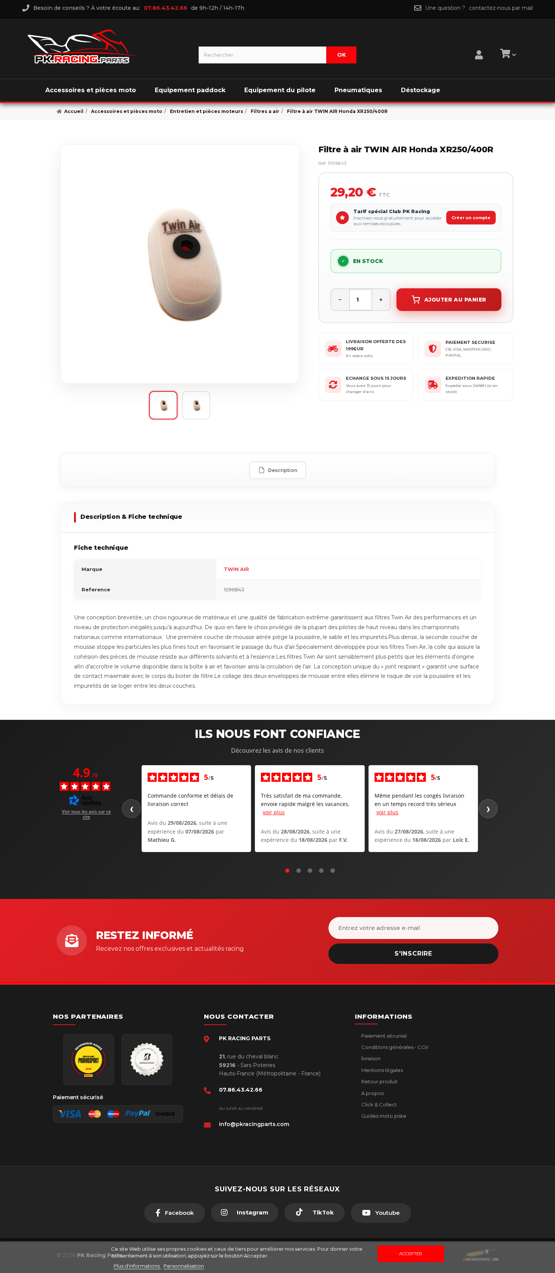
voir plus (274, 812)
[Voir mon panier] (507, 54)
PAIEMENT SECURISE (470, 342)
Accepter (410, 1253)
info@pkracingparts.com (254, 1124)
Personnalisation (183, 1266)
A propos (372, 1093)
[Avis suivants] (488, 808)
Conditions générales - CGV (394, 1047)
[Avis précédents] (131, 808)
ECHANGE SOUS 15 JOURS (376, 378)
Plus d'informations (137, 1266)
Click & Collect (378, 1104)
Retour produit (379, 1081)
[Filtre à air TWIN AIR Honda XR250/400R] (180, 264)
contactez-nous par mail (501, 8)
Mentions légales (381, 1070)
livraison (370, 1058)
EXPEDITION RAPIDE (470, 378)
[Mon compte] (479, 45)
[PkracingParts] (107, 46)
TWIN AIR (236, 569)
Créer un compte (471, 217)
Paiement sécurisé (383, 1036)
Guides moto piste (383, 1116)
